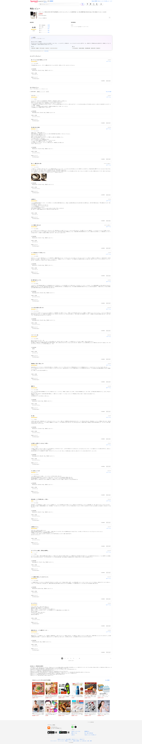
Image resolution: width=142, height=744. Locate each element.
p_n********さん (108, 631)
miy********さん (108, 365)
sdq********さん (108, 226)
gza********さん (108, 578)
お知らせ (73, 734)
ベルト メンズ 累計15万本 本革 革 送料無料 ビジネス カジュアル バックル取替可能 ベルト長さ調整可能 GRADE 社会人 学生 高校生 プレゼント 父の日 (72, 12)
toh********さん (108, 444)
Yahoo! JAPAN (94, 1)
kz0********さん (108, 309)
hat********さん (108, 200)
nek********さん (108, 281)
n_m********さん (108, 254)
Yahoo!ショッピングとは (75, 731)
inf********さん (109, 336)
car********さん (108, 472)
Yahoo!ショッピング (61, 739)
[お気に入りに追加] (109, 17)
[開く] (36, 177)
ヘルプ (111, 1)
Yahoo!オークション (75, 739)
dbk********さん (108, 387)
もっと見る (107, 680)
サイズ (47, 91)
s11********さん (108, 417)
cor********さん (108, 61)
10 (79, 658)
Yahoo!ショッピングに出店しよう (103, 1)
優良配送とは (87, 731)
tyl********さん (109, 528)
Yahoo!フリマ (82, 739)
